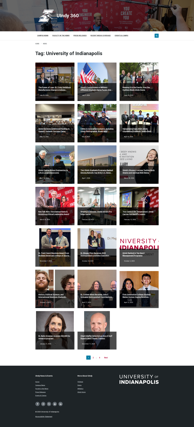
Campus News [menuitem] (42, 35)
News (45, 43)
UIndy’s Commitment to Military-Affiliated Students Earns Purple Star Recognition (96, 88)
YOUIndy (80, 382)
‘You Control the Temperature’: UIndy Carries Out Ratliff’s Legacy (138, 213)
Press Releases (40, 392)
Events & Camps (40, 395)
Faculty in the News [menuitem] (60, 35)
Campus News (40, 385)
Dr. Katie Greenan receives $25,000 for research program (54, 337)
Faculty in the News (41, 389)
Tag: (68, 53)
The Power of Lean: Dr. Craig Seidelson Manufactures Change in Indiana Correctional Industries (54, 88)
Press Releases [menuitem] (79, 35)
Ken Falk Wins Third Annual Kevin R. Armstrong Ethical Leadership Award (53, 213)
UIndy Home (81, 392)
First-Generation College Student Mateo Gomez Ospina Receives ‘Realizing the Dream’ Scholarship (137, 295)
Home (37, 43)
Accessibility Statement (43, 417)
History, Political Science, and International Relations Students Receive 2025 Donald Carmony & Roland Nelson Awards (52, 295)
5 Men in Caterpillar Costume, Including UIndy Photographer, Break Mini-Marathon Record (97, 130)
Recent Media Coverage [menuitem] (101, 35)
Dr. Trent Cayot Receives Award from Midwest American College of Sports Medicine (53, 254)
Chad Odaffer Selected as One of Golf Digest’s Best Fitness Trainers (96, 337)
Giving (79, 385)
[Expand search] (157, 36)
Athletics (80, 389)
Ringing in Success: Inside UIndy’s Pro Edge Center (96, 213)
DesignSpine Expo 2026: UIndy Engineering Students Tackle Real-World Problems (137, 130)
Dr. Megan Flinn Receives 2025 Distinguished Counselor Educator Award (95, 254)
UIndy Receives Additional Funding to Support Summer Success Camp (54, 130)
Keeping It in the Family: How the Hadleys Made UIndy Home (136, 88)
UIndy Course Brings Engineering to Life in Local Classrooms (53, 171)
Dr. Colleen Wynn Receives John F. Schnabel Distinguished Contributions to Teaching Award (96, 295)
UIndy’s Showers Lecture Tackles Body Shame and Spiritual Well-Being (139, 171)
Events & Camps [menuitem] (121, 35)
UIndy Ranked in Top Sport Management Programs (134, 254)
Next (106, 357)
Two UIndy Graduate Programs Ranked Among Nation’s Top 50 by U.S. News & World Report (97, 171)
